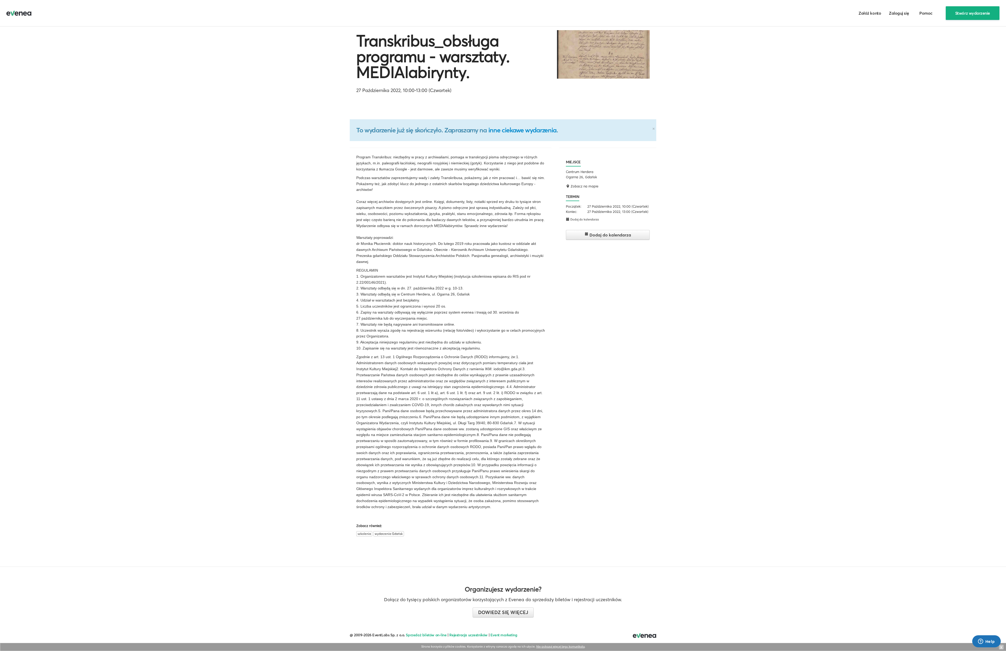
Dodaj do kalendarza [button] (584, 219)
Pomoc (926, 13)
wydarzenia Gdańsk (389, 534)
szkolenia (364, 534)
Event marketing (503, 635)
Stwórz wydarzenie (972, 13)
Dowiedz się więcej (503, 612)
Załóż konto (870, 13)
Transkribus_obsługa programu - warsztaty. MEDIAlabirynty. (433, 56)
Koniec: (571, 211)
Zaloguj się (899, 13)
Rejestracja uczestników (468, 635)
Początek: (573, 206)
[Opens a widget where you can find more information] (986, 641)
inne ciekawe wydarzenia (522, 130)
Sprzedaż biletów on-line (426, 635)
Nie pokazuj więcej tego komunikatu (560, 646)
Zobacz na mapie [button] (584, 186)
